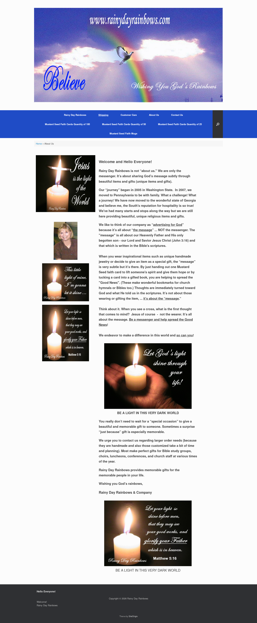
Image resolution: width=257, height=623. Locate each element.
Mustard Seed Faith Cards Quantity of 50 (124, 124)
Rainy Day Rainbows (75, 115)
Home (39, 143)
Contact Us (177, 115)
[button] (218, 124)
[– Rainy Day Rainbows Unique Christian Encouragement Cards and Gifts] (128, 55)
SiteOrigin (133, 616)
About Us (154, 115)
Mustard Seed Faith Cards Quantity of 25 (180, 124)
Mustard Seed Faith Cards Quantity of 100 (67, 124)
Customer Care (129, 115)
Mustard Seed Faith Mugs (123, 133)
